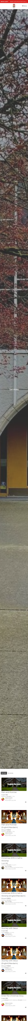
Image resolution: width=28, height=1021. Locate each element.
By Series (10, 773)
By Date (4, 773)
